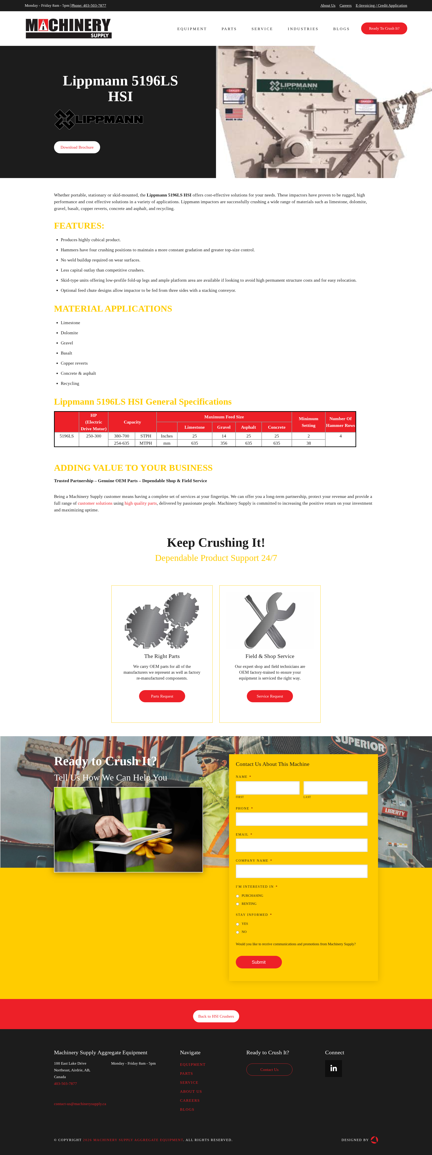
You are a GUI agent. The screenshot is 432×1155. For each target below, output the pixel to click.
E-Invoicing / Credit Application (381, 6)
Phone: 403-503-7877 (88, 6)
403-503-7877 (65, 1083)
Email (244, 834)
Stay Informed (254, 914)
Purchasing (252, 895)
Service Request (270, 696)
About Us (327, 6)
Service (262, 29)
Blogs (341, 29)
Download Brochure (77, 147)
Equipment (192, 29)
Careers (346, 6)
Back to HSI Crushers (216, 1016)
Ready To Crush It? (384, 28)
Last (307, 797)
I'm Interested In (257, 886)
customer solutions (94, 503)
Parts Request (162, 696)
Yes (245, 923)
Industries (303, 29)
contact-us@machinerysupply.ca (80, 1104)
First (240, 797)
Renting (249, 903)
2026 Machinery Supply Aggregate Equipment (133, 1140)
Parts (229, 29)
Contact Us (269, 1069)
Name (244, 776)
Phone (244, 808)
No (244, 932)
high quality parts (141, 503)
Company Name (254, 860)
